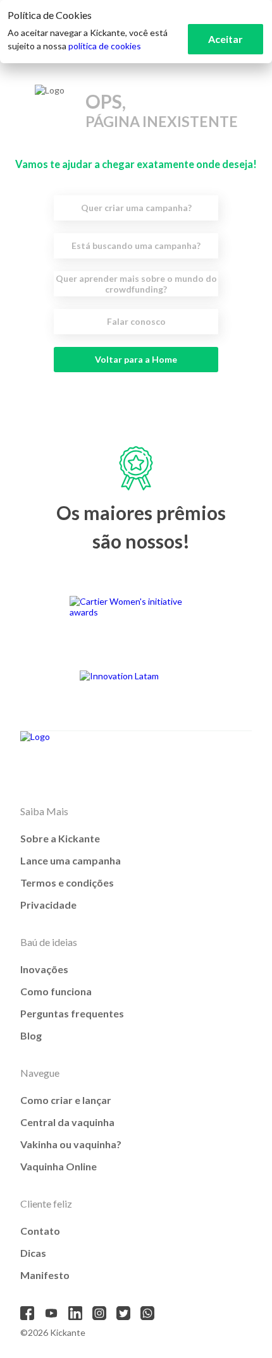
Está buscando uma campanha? (136, 245)
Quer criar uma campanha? (136, 207)
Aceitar (225, 39)
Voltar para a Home (136, 359)
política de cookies (104, 45)
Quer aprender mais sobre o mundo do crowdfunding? (136, 283)
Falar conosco (136, 321)
